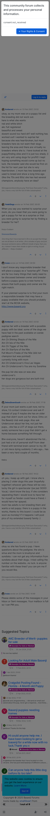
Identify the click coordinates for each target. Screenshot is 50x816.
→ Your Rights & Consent (31, 31)
